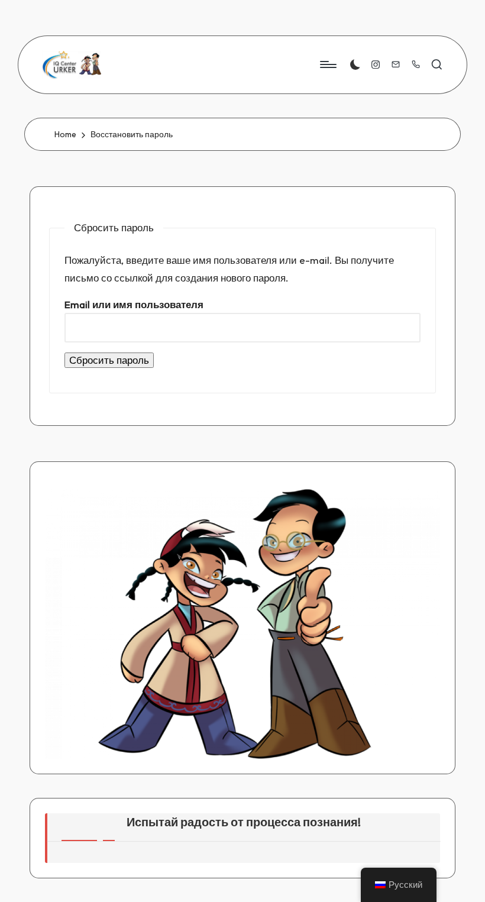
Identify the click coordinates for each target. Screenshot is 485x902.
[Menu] (327, 64)
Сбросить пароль (109, 360)
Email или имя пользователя (133, 304)
